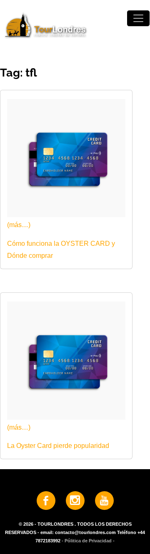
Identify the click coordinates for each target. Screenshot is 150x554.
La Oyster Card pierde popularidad (58, 445)
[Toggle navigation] (138, 18)
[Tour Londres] (75, 24)
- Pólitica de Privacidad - (88, 540)
